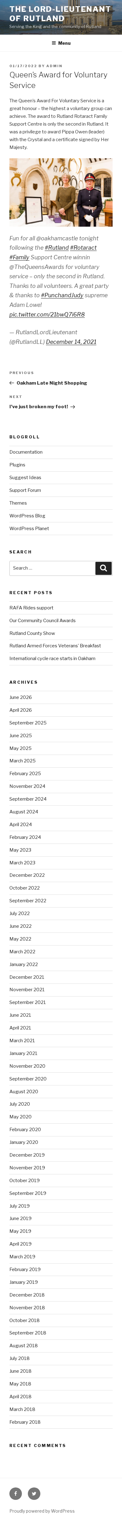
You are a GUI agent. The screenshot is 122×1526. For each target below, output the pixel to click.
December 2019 (27, 1155)
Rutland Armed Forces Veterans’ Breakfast (55, 646)
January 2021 (23, 1053)
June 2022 (20, 926)
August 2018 (23, 1345)
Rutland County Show (32, 633)
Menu (64, 43)
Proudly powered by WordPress (42, 1511)
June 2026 (20, 697)
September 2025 (28, 723)
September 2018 (27, 1333)
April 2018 (20, 1396)
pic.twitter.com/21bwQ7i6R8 (47, 314)
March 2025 (22, 761)
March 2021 (22, 1040)
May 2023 (20, 850)
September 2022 (27, 901)
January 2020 (23, 1142)
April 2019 (20, 1244)
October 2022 (24, 888)
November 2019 (27, 1168)
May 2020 (20, 1117)
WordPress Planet (29, 528)
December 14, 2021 (71, 342)
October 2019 (24, 1180)
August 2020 (23, 1091)
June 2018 (20, 1371)
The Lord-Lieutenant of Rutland (60, 14)
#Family (19, 257)
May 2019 (20, 1231)
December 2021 (26, 977)
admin (54, 66)
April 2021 (20, 1028)
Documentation (26, 452)
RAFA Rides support (31, 608)
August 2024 (23, 812)
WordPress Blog (27, 516)
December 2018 (27, 1295)
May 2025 (20, 748)
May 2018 (20, 1384)
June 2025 (20, 735)
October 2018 (24, 1320)
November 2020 (27, 1066)
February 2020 (25, 1129)
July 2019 (19, 1206)
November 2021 (27, 989)
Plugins (17, 465)
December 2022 (27, 875)
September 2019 (27, 1193)
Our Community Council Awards (42, 620)
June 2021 (20, 1015)
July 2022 (19, 913)
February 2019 (25, 1269)
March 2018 (22, 1409)
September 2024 (28, 799)
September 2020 (28, 1079)
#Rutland (57, 247)
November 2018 (27, 1308)
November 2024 (27, 786)
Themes (18, 503)
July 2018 (19, 1358)
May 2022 (20, 939)
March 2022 (22, 952)
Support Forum (25, 490)
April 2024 (20, 824)
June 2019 (20, 1218)
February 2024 (25, 837)
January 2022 (23, 964)
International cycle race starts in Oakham (52, 658)
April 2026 (20, 710)
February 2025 (25, 773)
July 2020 (19, 1104)
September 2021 (27, 1002)
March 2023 (22, 863)
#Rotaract (83, 247)
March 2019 (22, 1257)
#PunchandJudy (62, 295)
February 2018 (25, 1422)
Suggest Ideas (25, 477)
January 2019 (23, 1282)
